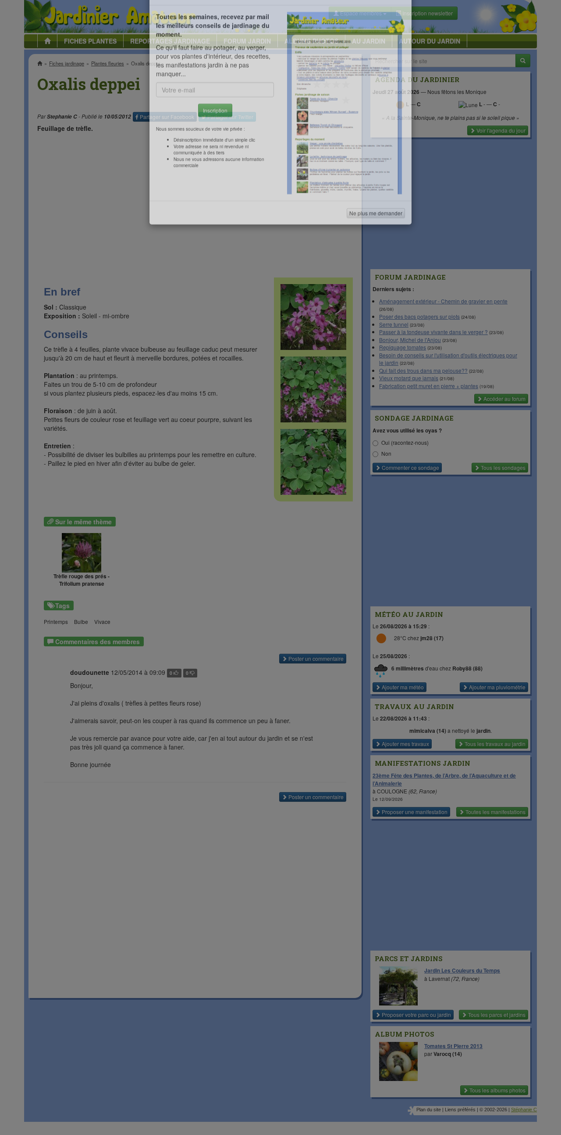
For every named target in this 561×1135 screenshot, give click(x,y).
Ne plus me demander (375, 244)
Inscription (215, 141)
